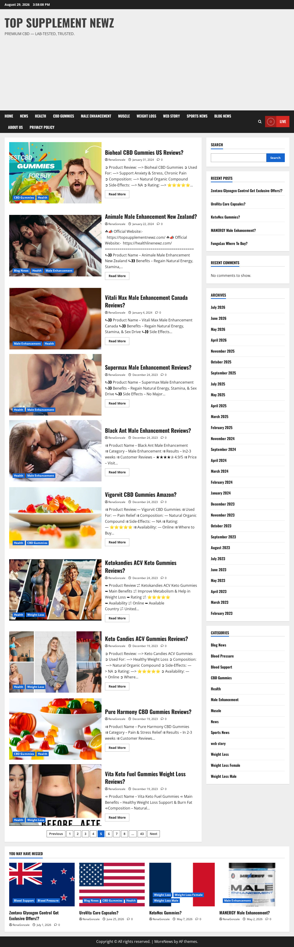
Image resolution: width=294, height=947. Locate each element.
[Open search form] (260, 121)
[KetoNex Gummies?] (182, 884)
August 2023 (220, 547)
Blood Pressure (222, 656)
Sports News (197, 116)
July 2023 (218, 558)
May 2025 (218, 394)
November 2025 (223, 351)
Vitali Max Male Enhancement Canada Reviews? (55, 318)
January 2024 (221, 493)
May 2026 (218, 329)
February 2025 (221, 427)
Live (283, 121)
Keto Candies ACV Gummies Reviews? (55, 662)
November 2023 (223, 514)
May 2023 (218, 580)
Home (9, 116)
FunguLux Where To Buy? (229, 243)
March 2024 (219, 471)
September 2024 (223, 449)
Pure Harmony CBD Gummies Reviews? (55, 729)
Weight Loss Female (225, 765)
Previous (56, 834)
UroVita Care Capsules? (228, 203)
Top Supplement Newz (59, 22)
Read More (119, 195)
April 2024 (218, 460)
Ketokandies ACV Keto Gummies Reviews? (55, 590)
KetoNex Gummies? (225, 217)
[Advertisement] (146, 71)
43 (142, 834)
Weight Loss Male (224, 776)
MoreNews (163, 941)
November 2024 (223, 438)
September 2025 (223, 373)
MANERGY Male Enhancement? (233, 230)
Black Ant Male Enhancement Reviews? (55, 451)
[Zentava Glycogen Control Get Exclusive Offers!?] (42, 884)
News (24, 116)
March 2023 (219, 602)
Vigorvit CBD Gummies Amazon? (55, 518)
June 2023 (218, 569)
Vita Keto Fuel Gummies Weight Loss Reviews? (55, 795)
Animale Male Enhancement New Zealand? (55, 245)
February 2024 (221, 482)
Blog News (222, 116)
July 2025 (218, 383)
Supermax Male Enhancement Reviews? (55, 385)
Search (217, 144)
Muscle (124, 116)
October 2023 (221, 525)
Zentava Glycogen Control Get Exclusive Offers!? (247, 190)
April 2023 (218, 591)
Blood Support (221, 666)
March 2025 (219, 416)
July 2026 (218, 307)
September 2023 (223, 537)
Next (153, 834)
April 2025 (218, 405)
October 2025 (221, 362)
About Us (15, 127)
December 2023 (223, 504)
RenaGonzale (116, 160)
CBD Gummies (63, 116)
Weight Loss (146, 116)
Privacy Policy (42, 127)
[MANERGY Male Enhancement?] (252, 884)
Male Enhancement (96, 116)
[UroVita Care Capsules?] (112, 884)
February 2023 (221, 613)
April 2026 (219, 340)
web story (171, 116)
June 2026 (218, 318)
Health (40, 116)
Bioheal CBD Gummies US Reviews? (55, 173)
